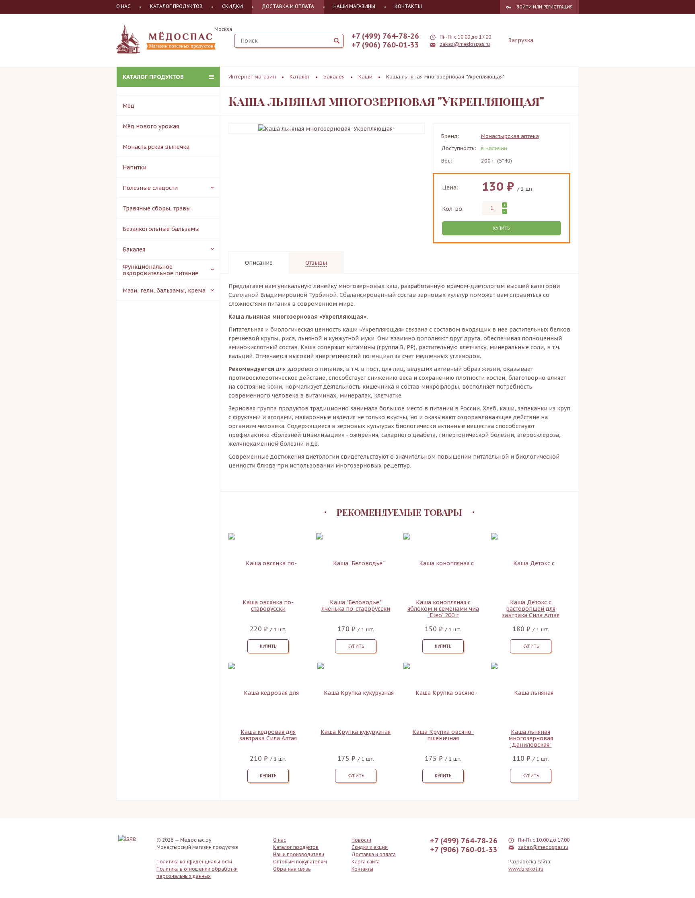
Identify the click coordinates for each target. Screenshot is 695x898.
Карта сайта (366, 862)
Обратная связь (291, 869)
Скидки (232, 6)
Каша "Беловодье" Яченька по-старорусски (355, 605)
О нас (123, 6)
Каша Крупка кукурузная (356, 732)
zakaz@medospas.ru (465, 44)
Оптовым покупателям (300, 862)
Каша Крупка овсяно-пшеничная (443, 735)
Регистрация (558, 7)
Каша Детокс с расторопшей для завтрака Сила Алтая (530, 608)
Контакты (408, 6)
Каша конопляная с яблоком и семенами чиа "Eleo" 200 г (443, 608)
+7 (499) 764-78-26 (385, 36)
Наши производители (298, 854)
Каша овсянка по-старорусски (268, 605)
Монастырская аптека (510, 136)
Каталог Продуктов (176, 6)
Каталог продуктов (153, 76)
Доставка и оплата (288, 6)
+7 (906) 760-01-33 (385, 45)
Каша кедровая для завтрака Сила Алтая (268, 735)
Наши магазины (354, 6)
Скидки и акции (370, 847)
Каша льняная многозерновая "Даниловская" (530, 738)
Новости (361, 840)
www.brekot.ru (525, 869)
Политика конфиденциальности (194, 862)
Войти (524, 7)
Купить (501, 228)
